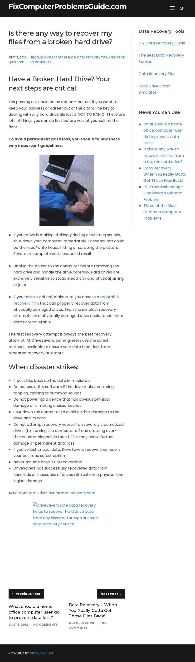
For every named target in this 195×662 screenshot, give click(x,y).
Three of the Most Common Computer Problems (162, 212)
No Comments (40, 62)
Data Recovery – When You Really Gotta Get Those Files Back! (93, 610)
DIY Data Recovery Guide (162, 43)
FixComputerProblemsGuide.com (68, 6)
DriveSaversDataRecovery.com (66, 493)
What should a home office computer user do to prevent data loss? (34, 612)
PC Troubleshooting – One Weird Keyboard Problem (163, 193)
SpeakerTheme (42, 653)
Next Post (109, 593)
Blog (35, 57)
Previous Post (28, 593)
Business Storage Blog (58, 57)
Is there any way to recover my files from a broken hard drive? (163, 155)
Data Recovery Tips (92, 57)
